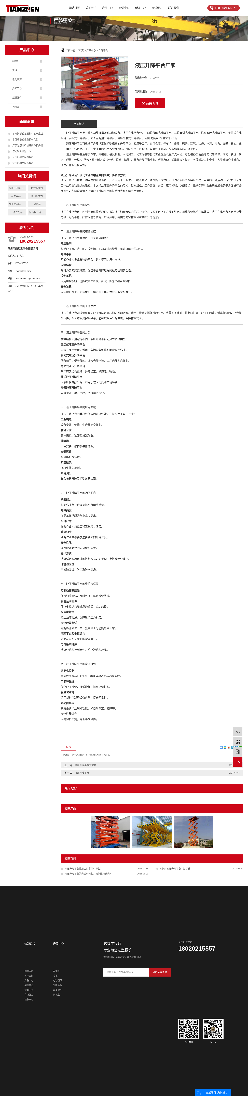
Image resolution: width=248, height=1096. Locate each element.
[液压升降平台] (110, 831)
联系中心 (28, 999)
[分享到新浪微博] (229, 747)
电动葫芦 (17, 79)
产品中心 (107, 7)
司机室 (15, 106)
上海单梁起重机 (17, 196)
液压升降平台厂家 (101, 755)
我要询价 (152, 103)
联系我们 (173, 7)
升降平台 (17, 88)
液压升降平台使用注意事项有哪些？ (84, 868)
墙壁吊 (37, 204)
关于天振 (91, 7)
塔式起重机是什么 (21, 151)
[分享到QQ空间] (225, 747)
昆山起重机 (37, 196)
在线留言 (157, 7)
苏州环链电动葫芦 (17, 188)
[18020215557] (237, 731)
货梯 (14, 70)
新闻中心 (140, 7)
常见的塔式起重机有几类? (25, 139)
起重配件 (17, 97)
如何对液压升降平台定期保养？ (176, 868)
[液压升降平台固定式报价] (152, 831)
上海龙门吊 (17, 212)
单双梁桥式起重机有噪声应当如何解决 (29, 133)
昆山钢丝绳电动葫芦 (37, 212)
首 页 (81, 50)
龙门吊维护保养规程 (23, 157)
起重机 (15, 61)
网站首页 (74, 7)
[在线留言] (237, 752)
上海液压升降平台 (69, 755)
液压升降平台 (85, 755)
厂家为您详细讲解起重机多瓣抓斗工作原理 (29, 145)
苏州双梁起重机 (17, 204)
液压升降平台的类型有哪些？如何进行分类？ (88, 873)
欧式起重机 (37, 188)
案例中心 (124, 7)
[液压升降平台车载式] (193, 831)
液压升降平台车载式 (85, 765)
